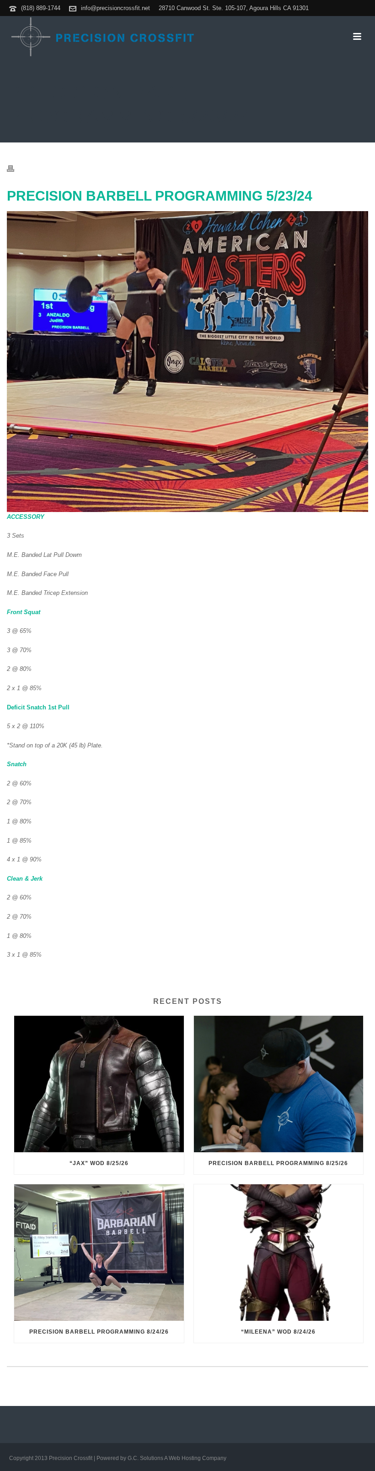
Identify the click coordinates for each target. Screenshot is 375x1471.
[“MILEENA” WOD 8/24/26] (279, 1252)
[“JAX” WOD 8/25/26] (99, 1084)
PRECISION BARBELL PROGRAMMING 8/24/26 (99, 1332)
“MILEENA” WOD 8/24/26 (278, 1332)
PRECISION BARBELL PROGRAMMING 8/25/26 (278, 1163)
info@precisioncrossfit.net (115, 8)
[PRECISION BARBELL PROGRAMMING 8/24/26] (99, 1252)
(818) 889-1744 (40, 8)
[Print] (15, 168)
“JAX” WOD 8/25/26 (99, 1163)
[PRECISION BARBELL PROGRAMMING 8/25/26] (279, 1084)
